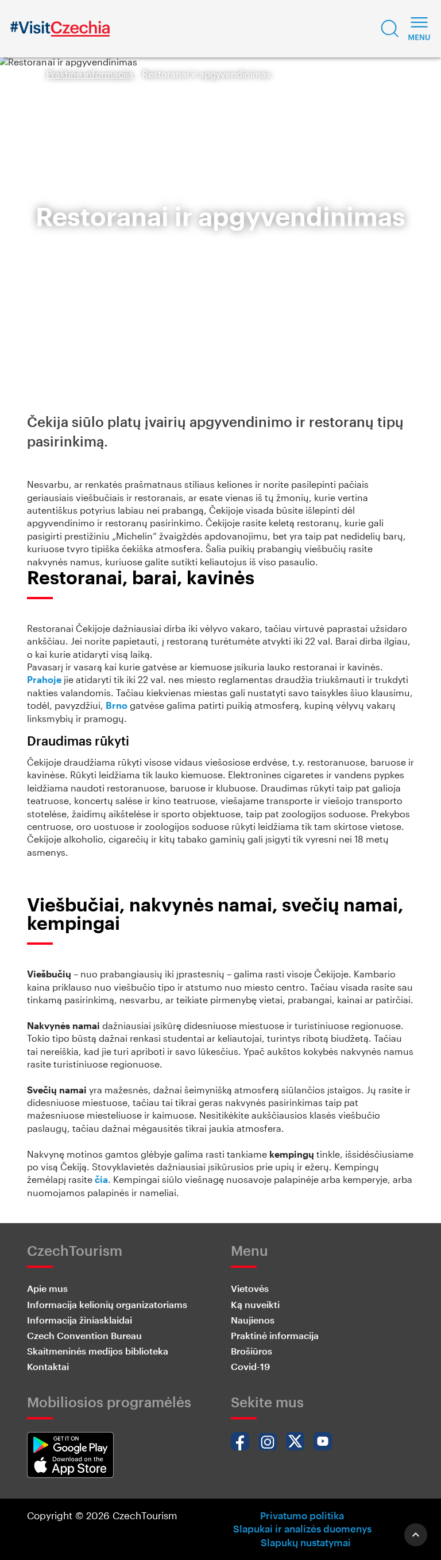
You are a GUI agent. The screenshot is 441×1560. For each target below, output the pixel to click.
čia (101, 1179)
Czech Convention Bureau (84, 1335)
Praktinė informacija (90, 73)
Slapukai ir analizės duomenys (302, 1528)
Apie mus (47, 1288)
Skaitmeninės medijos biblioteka (97, 1350)
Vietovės (250, 1288)
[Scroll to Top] (415, 1534)
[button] (390, 28)
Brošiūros (251, 1350)
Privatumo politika (302, 1515)
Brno (116, 705)
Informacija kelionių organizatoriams (107, 1304)
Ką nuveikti (255, 1304)
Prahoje (44, 679)
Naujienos (252, 1319)
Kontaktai (48, 1366)
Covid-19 (250, 1366)
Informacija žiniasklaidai (79, 1319)
